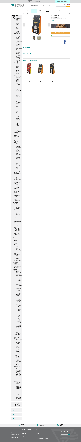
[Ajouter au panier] (29, 81)
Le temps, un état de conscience (18, 301)
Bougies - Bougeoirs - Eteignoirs (17, 355)
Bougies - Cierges (16, 239)
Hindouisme (17, 103)
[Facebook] (66, 41)
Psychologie (16, 160)
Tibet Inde (17, 247)
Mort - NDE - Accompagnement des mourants (17, 173)
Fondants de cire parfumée (20, 306)
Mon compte (13, 429)
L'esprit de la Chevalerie (17, 333)
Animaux (17, 161)
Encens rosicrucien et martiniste (17, 220)
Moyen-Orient (18, 249)
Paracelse (17, 47)
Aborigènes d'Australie (17, 95)
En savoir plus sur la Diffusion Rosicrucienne (40, 431)
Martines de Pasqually (17, 213)
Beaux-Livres (18, 284)
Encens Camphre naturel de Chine (52, 76)
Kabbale (17, 30)
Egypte (17, 27)
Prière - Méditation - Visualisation (17, 122)
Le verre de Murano (19, 314)
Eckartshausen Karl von (19, 42)
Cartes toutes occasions (18, 343)
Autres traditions (16, 93)
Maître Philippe (18, 44)
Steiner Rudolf (18, 57)
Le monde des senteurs (18, 304)
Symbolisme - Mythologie (18, 113)
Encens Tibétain (41, 76)
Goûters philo (18, 120)
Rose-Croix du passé (17, 191)
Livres (13, 17)
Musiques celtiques (19, 250)
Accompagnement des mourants (18, 175)
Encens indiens (16, 223)
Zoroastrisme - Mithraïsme (18, 73)
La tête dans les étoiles (18, 296)
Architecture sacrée (19, 21)
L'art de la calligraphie (19, 282)
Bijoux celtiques (19, 318)
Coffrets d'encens (16, 232)
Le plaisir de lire (18, 283)
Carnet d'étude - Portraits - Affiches (19, 397)
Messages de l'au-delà (18, 177)
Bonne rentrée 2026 (16, 399)
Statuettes (17, 379)
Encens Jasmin (29, 76)
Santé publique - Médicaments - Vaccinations (18, 157)
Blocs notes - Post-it (19, 340)
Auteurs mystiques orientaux (17, 75)
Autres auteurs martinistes (18, 216)
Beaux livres (16, 132)
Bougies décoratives (17, 364)
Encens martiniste (18, 398)
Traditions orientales (17, 62)
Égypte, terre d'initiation (18, 295)
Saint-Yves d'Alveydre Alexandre (17, 51)
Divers (17, 259)
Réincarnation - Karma (17, 179)
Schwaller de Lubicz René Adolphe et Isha (18, 53)
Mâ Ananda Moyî (19, 86)
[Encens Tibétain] (41, 68)
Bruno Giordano (18, 36)
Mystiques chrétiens (17, 46)
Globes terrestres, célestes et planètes (17, 335)
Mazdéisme (17, 68)
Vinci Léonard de (18, 61)
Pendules (17, 384)
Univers (17, 130)
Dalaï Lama (17, 78)
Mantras (15, 244)
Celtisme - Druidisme (17, 25)
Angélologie (17, 20)
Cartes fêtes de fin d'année (18, 350)
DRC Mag (52, 433)
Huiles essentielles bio (19, 311)
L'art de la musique (19, 279)
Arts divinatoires (16, 181)
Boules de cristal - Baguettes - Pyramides (18, 383)
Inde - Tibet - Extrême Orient (18, 332)
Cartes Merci (18, 347)
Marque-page (18, 351)
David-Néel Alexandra (17, 80)
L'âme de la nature (17, 334)
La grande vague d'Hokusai (19, 293)
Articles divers (18, 394)
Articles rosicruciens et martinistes (16, 391)
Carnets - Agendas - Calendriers (18, 341)
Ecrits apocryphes (18, 102)
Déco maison (18, 378)
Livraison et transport (25, 436)
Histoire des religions (17, 104)
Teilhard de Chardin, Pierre (18, 60)
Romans (17, 139)
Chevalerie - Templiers (17, 24)
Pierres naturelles (18, 374)
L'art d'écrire (16, 336)
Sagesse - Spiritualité (17, 112)
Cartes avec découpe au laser (18, 344)
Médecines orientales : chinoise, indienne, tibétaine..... (18, 154)
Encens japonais (16, 228)
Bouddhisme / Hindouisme (18, 66)
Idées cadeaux (15, 269)
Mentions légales (25, 435)
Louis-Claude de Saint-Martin (18, 211)
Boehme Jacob (18, 35)
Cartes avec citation (17, 346)
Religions (15, 99)
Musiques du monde (17, 245)
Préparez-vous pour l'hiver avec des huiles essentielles (17, 264)
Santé (15, 142)
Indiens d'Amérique (19, 98)
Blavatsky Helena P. (18, 77)
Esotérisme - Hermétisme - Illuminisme (18, 29)
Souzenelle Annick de (18, 56)
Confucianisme (18, 67)
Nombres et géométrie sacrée (18, 32)
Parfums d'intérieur (17, 366)
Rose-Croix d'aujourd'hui (17, 190)
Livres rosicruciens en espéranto (17, 200)
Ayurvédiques (18, 224)
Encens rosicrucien (18, 302)
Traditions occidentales (17, 18)
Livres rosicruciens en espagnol (17, 196)
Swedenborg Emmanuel (18, 58)
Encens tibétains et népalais (17, 227)
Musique (15, 135)
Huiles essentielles (17, 267)
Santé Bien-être (15, 262)
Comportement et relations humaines (19, 162)
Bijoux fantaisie (19, 320)
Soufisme (17, 69)
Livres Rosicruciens (16, 189)
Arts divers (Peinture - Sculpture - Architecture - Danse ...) (17, 134)
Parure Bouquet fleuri (19, 316)
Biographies (16, 140)
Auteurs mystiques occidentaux (17, 33)
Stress (17, 159)
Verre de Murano (18, 375)
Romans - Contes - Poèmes (17, 136)
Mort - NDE (17, 178)
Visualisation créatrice (18, 126)
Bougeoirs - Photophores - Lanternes (18, 357)
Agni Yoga (17, 63)
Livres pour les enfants (17, 171)
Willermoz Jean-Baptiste (18, 215)
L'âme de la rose (18, 273)
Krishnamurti (18, 82)
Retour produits (24, 433)
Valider (68, 6)
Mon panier (13, 432)
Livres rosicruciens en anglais (17, 194)
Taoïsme (17, 70)
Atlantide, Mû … (18, 96)
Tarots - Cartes (18, 385)
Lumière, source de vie (19, 276)
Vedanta (17, 71)
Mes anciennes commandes (15, 434)
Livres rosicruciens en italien (17, 197)
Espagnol (17, 185)
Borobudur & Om (18, 373)
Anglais (17, 184)
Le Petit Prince (19, 299)
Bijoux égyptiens (18, 370)
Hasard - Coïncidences (18, 169)
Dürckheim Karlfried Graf (18, 40)
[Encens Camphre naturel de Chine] (52, 68)
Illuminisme (15, 204)
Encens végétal (16, 231)
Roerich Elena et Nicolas (18, 89)
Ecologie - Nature (16, 180)
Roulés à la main (18, 225)
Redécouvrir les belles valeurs (19, 323)
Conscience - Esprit (19, 128)
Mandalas (17, 123)
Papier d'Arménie (16, 268)
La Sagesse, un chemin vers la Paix (19, 272)
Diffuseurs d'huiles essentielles (19, 309)
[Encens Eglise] (36, 25)
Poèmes (17, 138)
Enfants (15, 380)
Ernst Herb (17, 256)
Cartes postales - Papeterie (16, 338)
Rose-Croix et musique (17, 260)
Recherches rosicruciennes (16, 193)
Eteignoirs (15, 240)
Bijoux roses (18, 372)
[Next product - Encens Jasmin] (69, 13)
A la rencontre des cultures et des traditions (42, 438)
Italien (17, 186)
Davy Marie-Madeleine (18, 38)
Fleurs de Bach (18, 148)
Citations (17, 110)
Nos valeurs (38, 433)
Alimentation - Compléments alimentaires (18, 144)
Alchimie (17, 19)
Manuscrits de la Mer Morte (18, 107)
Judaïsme (17, 106)
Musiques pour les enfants (17, 253)
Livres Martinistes (15, 202)
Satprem (17, 91)
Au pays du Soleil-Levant (18, 289)
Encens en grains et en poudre (17, 222)
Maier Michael (18, 43)
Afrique (17, 246)
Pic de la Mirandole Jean (19, 49)
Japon (17, 248)
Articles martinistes (17, 395)
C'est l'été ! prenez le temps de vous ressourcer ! (17, 389)
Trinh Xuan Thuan (18, 131)
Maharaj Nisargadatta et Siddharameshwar (18, 84)
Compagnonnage (18, 26)
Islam (16, 105)
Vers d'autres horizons (18, 287)
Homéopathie (18, 149)
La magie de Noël (18, 326)
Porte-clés (17, 353)
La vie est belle (18, 274)
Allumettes (15, 238)
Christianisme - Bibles (18, 101)
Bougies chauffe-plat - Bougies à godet (18, 362)
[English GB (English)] (67, 4)
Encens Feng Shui (16, 233)
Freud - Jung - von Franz (18, 165)
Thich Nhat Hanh (18, 92)
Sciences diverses (18, 129)
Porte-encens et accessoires (16, 235)
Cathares (17, 22)
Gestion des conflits (17, 167)
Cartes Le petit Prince (18, 348)
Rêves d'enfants (18, 321)
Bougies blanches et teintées (18, 360)
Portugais (17, 187)
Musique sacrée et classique (17, 243)
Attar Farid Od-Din (18, 76)
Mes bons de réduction (14, 437)
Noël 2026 (15, 270)
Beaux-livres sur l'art (19, 281)
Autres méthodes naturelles (18, 147)
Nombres (15, 217)
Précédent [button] (24, 24)
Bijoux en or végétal (18, 369)
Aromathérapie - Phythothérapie (18, 146)
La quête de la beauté (18, 277)
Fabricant (37, 436)
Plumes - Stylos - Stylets (18, 352)
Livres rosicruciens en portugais (17, 199)
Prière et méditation (17, 125)
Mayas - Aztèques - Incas (19, 97)
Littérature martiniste (17, 210)
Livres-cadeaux (16, 188)
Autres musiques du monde (18, 251)
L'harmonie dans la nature (19, 286)
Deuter (17, 255)
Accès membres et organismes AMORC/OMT (65, 429)
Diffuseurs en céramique (17, 266)
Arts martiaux (18, 64)
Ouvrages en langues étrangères (17, 183)
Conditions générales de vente (27, 429)
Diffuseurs (15, 265)
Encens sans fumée (17, 234)
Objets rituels (15, 237)
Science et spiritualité (17, 127)
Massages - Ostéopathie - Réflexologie (18, 151)
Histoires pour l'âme (19, 325)
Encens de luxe (18, 229)
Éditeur (37, 435)
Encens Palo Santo (17, 230)
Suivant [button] (49, 24)
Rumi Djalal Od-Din (19, 90)
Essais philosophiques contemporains (18, 118)
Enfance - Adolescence (18, 164)
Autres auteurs (18, 116)
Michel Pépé (18, 258)
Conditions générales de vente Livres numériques (28, 431)
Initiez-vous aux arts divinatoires (18, 387)
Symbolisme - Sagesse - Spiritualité (17, 109)
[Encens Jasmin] (29, 68)
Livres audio (16, 141)
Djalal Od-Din (18, 81)
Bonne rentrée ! (16, 329)
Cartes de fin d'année (18, 328)
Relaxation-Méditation (17, 254)
